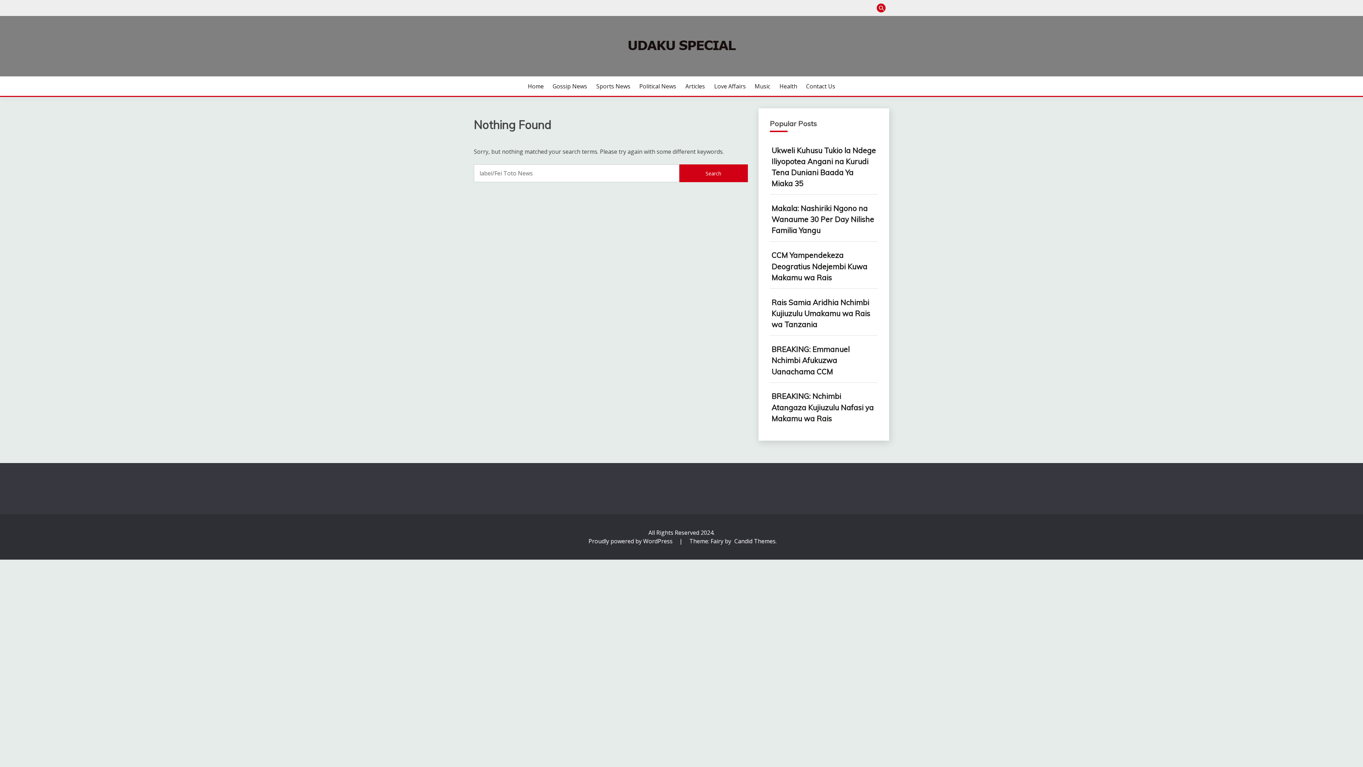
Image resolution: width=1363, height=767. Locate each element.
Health (788, 86)
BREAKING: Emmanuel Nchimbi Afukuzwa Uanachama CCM (811, 360)
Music (762, 86)
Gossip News (570, 86)
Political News (657, 86)
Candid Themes (755, 541)
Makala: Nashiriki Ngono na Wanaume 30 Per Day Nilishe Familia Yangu (823, 219)
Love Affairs (730, 86)
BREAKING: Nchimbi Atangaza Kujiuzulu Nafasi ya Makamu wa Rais (823, 407)
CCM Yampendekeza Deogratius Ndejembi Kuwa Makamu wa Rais (819, 266)
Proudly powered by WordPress (631, 541)
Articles (695, 86)
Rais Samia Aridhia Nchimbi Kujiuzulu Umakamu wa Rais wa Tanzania (821, 313)
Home (536, 86)
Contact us (820, 86)
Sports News (613, 86)
